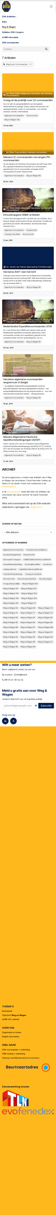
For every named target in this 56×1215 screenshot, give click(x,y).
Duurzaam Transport (12, 560)
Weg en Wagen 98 (34, 176)
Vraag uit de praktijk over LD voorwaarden (28, 100)
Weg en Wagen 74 (10, 613)
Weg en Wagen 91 (45, 632)
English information (10, 1036)
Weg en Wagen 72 (45, 608)
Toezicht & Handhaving (12, 574)
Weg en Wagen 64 (10, 608)
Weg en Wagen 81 (28, 618)
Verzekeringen (45, 579)
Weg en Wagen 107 (11, 603)
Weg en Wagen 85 (34, 342)
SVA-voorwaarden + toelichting (16, 1049)
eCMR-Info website (10, 1019)
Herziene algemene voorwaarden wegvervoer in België (23, 381)
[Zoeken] (46, 49)
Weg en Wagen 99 (28, 647)
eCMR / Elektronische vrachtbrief (36, 560)
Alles (4, 22)
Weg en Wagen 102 (28, 589)
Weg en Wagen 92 (10, 637)
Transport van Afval (12, 234)
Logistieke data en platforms (30, 569)
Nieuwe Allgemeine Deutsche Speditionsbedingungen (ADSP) (21, 438)
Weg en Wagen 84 (34, 398)
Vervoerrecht (32, 116)
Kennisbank (7, 1011)
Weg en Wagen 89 (10, 632)
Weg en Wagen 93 (28, 637)
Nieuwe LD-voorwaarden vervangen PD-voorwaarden (27, 159)
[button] (53, 705)
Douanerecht (32, 230)
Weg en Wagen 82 (45, 618)
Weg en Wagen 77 (28, 613)
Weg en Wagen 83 (10, 622)
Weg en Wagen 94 (45, 637)
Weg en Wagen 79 (45, 613)
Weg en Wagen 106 (11, 120)
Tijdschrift (14, 1015)
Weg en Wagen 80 (34, 455)
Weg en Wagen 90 (28, 632)
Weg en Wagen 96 (28, 642)
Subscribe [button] (46, 705)
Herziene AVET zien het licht (19, 271)
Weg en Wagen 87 (28, 627)
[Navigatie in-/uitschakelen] (51, 6)
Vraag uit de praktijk (11, 584)
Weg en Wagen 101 (10, 589)
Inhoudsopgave (9, 486)
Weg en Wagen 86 (34, 287)
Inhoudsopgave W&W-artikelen (21, 214)
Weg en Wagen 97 (45, 642)
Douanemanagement (12, 555)
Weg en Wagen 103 (10, 593)
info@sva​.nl (22, 674)
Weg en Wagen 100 (30, 584)
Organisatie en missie (11, 1032)
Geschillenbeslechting (12, 564)
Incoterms (47, 564)
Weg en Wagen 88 (45, 627)
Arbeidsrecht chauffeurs (36, 550)
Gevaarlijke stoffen (32, 564)
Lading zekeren (9, 569)
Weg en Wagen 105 (10, 598)
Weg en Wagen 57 (28, 603)
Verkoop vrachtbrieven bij (13, 1058)
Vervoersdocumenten (27, 579)
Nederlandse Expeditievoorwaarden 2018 (27, 326)
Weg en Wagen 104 (29, 593)
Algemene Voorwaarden (14, 116)
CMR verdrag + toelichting (13, 1054)
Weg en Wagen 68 (28, 608)
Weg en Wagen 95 (10, 642)
